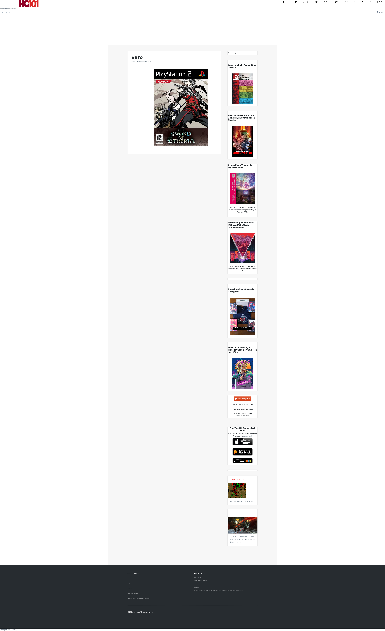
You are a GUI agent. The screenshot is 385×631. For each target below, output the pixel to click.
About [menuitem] (372, 2)
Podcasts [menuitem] (329, 2)
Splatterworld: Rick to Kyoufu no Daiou (138, 598)
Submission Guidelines (200, 580)
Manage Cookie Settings (9, 630)
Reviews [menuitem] (287, 2)
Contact (196, 587)
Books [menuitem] (319, 2)
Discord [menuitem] (357, 2)
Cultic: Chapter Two (133, 579)
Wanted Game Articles (200, 584)
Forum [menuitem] (364, 2)
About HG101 (197, 577)
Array (150, 612)
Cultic (129, 584)
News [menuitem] (311, 2)
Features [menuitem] (299, 2)
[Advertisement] (192, 30)
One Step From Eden (133, 593)
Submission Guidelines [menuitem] (344, 2)
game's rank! (247, 436)
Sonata (130, 588)
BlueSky (5, 9)
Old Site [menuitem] (380, 2)
